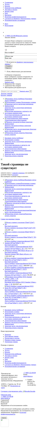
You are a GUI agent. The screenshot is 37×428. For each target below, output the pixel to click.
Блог (6, 13)
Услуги (7, 4)
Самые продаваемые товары (10, 219)
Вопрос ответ (9, 11)
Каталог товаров (6, 93)
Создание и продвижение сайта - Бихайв (18, 391)
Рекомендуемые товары (13, 340)
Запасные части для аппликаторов (20, 130)
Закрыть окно (9, 82)
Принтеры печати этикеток (14, 328)
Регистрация (9, 25)
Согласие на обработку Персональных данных (20, 18)
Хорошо (4, 418)
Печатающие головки (28, 102)
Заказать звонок (22, 36)
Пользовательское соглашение (15, 20)
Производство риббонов (13, 8)
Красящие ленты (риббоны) (14, 310)
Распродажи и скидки (12, 338)
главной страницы (18, 173)
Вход (6, 24)
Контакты (8, 15)
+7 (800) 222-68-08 (29, 373)
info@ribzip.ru (28, 376)
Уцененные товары (11, 342)
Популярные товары (11, 336)
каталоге (15, 175)
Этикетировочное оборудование (16, 120)
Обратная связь (6, 395)
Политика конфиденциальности (15, 17)
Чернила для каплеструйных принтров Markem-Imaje (18, 207)
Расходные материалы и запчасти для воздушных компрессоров (17, 115)
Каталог (7, 6)
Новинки (8, 334)
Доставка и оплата (11, 9)
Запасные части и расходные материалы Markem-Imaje (18, 189)
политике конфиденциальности (13, 413)
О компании (9, 2)
